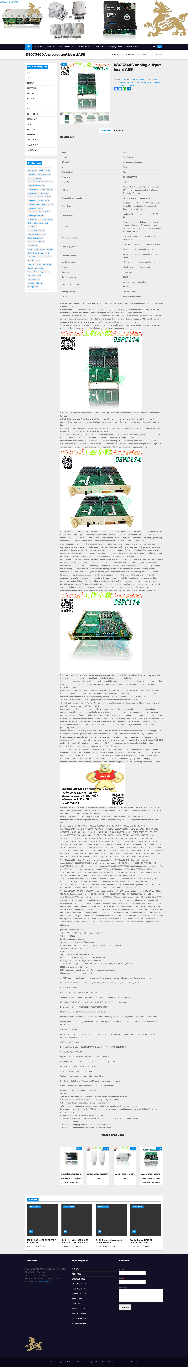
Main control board (34, 258)
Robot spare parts (128, 85)
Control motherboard (35, 202)
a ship (47, 284)
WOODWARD (32, 145)
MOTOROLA (32, 119)
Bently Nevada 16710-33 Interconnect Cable (141, 1241)
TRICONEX (31, 140)
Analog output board (35, 284)
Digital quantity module (36, 235)
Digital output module (35, 232)
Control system (44, 205)
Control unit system (45, 213)
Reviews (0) (119, 130)
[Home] (28, 47)
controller (31, 194)
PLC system (47, 258)
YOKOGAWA (32, 150)
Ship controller (33, 265)
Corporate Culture (66, 47)
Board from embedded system (39, 288)
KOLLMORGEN (33, 114)
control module (47, 198)
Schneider (31, 135)
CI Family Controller (35, 172)
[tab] (106, 130)
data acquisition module (36, 228)
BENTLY (30, 83)
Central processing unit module (39, 168)
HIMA (29, 109)
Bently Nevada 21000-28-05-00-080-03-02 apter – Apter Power (75, 1242)
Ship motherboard (34, 269)
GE (28, 104)
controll (47, 190)
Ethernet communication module (39, 250)
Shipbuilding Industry (35, 262)
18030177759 (44, 1281)
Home (114, 54)
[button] (154, 47)
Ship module (44, 265)
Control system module (36, 209)
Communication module (36, 179)
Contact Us (99, 47)
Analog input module (35, 277)
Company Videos (115, 47)
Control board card (46, 183)
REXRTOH (31, 129)
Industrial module (34, 254)
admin (44, 1246)
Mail (121, 1279)
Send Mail (125, 1307)
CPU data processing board (38, 217)
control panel (32, 205)
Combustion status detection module (38, 175)
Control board (33, 183)
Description (106, 130)
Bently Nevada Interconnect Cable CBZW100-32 (109, 1241)
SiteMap (136, 1362)
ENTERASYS (32, 93)
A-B (28, 73)
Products (38, 47)
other (29, 124)
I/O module (138, 82)
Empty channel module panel (38, 247)
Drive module (32, 239)
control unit (32, 213)
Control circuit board (35, 190)
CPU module (32, 220)
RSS (131, 1362)
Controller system (34, 198)
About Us (50, 47)
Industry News (132, 47)
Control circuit (43, 187)
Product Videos (84, 47)
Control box (32, 187)
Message (123, 1288)
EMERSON (31, 88)
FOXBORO (31, 98)
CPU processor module (36, 224)
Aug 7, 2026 (34, 1246)
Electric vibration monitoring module (40, 243)
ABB (129, 54)
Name (122, 1270)
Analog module (33, 280)
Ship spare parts (34, 273)
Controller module (43, 194)
